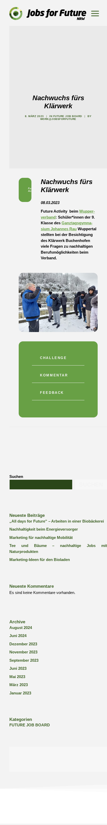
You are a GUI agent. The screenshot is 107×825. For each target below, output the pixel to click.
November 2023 (23, 652)
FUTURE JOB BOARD (67, 116)
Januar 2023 (20, 693)
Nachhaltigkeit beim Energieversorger (43, 529)
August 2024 (20, 627)
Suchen (16, 476)
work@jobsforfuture (58, 119)
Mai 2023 (17, 676)
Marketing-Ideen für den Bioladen (39, 559)
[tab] (58, 359)
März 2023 (18, 684)
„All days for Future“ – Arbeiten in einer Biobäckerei (56, 521)
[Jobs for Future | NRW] (47, 13)
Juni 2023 (17, 668)
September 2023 (23, 660)
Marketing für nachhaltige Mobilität (41, 537)
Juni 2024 (17, 635)
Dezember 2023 (23, 644)
